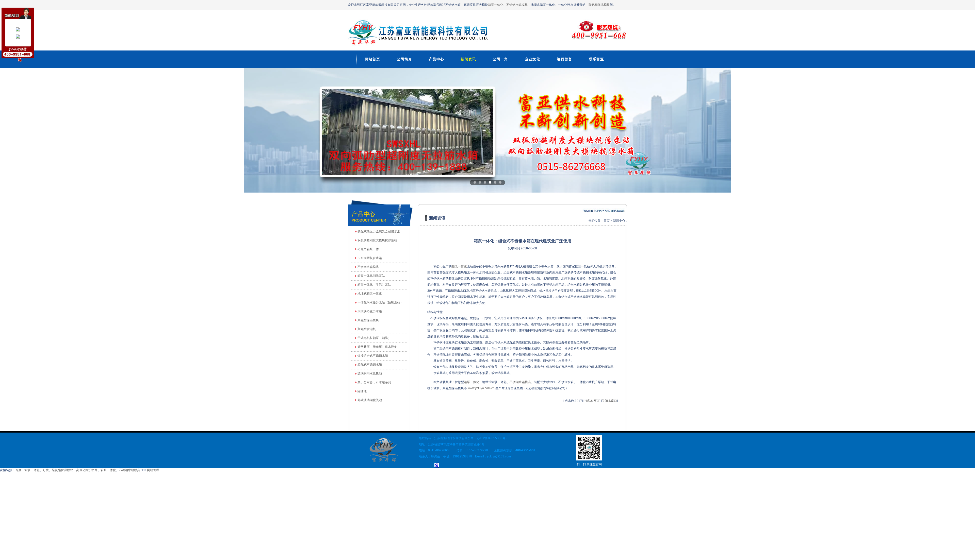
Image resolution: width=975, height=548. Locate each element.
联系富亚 (596, 59)
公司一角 (500, 59)
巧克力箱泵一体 (368, 249)
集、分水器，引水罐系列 (374, 382)
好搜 (46, 470)
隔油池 (362, 391)
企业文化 (532, 59)
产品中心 (436, 59)
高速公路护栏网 (87, 470)
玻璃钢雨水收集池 (370, 373)
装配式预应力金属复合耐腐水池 (379, 231)
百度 (18, 470)
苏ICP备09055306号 (491, 438)
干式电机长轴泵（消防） (374, 338)
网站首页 (372, 59)
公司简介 (404, 59)
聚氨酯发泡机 (367, 329)
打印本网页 (591, 401)
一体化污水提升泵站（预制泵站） (380, 302)
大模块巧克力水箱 (370, 311)
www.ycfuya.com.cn (481, 388)
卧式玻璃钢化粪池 (370, 400)
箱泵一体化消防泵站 (371, 276)
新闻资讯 (468, 59)
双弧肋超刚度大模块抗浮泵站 (377, 240)
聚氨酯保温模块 (599, 5)
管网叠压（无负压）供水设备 (377, 347)
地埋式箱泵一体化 (370, 293)
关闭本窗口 (609, 401)
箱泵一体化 (495, 5)
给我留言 (564, 59)
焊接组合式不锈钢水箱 (373, 355)
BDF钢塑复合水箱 (370, 258)
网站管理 (153, 470)
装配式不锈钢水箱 (370, 364)
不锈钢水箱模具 (517, 5)
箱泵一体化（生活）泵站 (374, 284)
